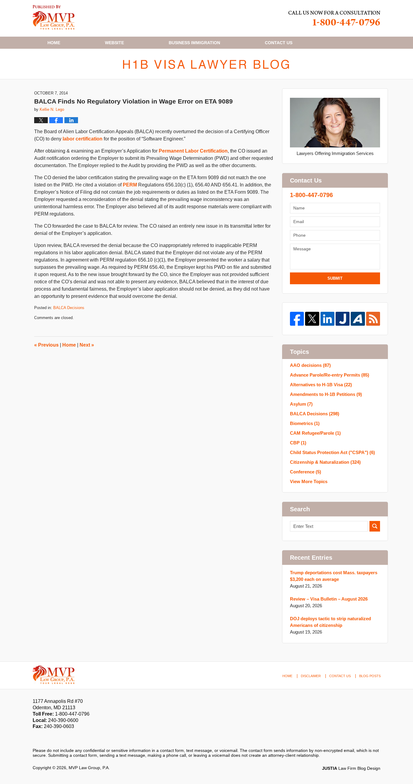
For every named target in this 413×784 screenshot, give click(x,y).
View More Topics (308, 481)
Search (374, 526)
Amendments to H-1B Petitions (326, 394)
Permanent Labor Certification (193, 150)
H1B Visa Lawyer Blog (54, 17)
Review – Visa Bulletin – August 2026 (329, 598)
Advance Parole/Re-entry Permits (329, 374)
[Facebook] (296, 319)
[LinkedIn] (327, 319)
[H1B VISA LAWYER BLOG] (206, 64)
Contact (278, 42)
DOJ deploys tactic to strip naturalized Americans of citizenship (330, 622)
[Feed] (373, 319)
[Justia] (342, 319)
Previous (46, 345)
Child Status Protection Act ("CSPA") (332, 452)
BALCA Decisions (68, 307)
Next (87, 345)
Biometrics (305, 423)
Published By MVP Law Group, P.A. (334, 18)
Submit (335, 278)
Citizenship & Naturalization (325, 462)
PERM (130, 184)
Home (53, 42)
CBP (298, 442)
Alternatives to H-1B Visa (321, 384)
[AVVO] (357, 319)
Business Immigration (194, 42)
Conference (305, 471)
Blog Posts (370, 676)
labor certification (82, 138)
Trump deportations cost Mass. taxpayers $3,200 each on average (333, 576)
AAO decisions (310, 365)
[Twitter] (312, 319)
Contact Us (340, 676)
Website (114, 42)
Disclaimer (311, 676)
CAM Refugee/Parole (315, 433)
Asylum (301, 404)
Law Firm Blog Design (351, 768)
